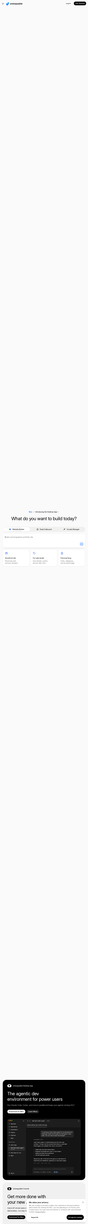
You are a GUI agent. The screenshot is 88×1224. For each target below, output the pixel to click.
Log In (68, 3)
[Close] (83, 1202)
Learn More (32, 1111)
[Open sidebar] (3, 4)
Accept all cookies (75, 1217)
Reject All (34, 1217)
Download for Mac (16, 1111)
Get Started (80, 3)
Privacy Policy (40, 1212)
